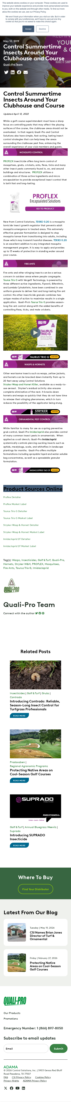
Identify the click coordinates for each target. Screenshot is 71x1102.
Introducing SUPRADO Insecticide (27, 837)
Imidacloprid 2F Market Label (19, 545)
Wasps (16, 560)
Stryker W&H (23, 564)
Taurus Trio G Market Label (18, 517)
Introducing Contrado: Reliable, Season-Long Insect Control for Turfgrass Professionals (35, 705)
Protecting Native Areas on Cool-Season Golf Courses (31, 772)
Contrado (16, 697)
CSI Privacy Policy (21, 1077)
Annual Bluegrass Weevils (40, 827)
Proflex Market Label (14, 503)
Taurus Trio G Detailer (15, 511)
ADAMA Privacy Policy (35, 1080)
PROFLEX (8, 161)
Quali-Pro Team (13, 64)
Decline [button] (42, 28)
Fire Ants (8, 568)
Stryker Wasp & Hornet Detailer (21, 524)
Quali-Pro (58, 560)
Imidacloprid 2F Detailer (16, 538)
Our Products (12, 1013)
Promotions (11, 1018)
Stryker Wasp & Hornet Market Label (23, 531)
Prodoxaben (17, 762)
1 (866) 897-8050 (50, 1028)
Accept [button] (28, 28)
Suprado (15, 831)
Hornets (8, 564)
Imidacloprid (37, 431)
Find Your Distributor (35, 889)
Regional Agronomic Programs (29, 766)
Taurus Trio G (10, 279)
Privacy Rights (11, 1080)
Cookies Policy (43, 1077)
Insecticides (28, 560)
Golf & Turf (44, 560)
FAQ (6, 1077)
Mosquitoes (52, 564)
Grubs (45, 693)
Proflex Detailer (12, 496)
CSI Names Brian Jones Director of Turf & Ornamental (46, 935)
